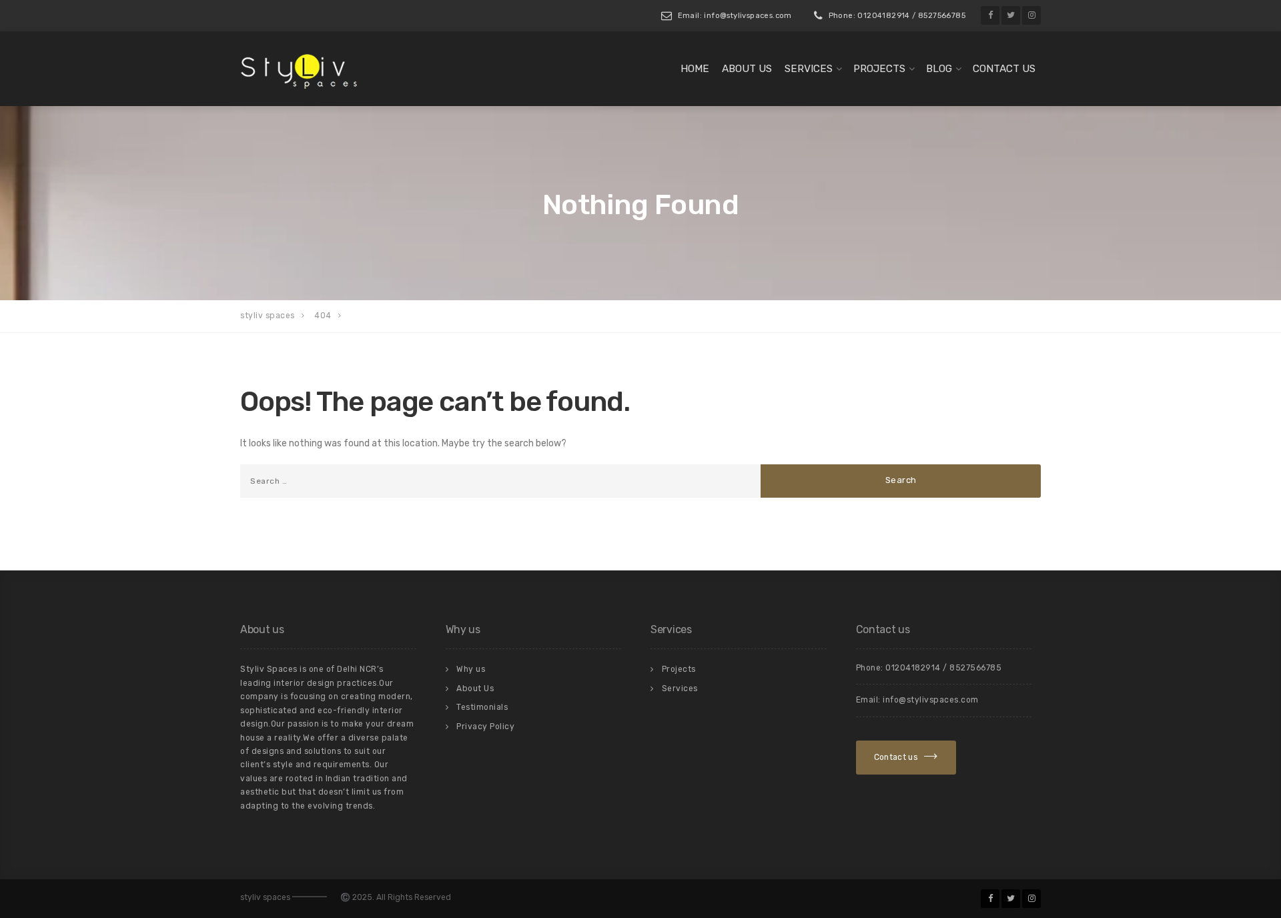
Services (809, 69)
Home (695, 69)
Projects (879, 69)
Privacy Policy (485, 726)
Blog (939, 69)
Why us (470, 669)
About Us (747, 69)
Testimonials (482, 707)
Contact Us (1004, 69)
